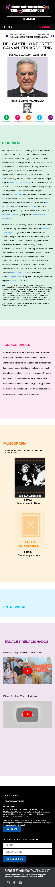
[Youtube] (20, 883)
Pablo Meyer (25, 874)
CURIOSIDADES (18, 121)
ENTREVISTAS (39, 121)
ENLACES (51, 121)
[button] (8, 27)
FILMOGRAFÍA (28, 121)
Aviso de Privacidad (40, 871)
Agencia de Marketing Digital (31, 876)
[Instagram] (8, 883)
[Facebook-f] (14, 883)
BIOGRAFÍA (6, 121)
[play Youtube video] (27, 670)
